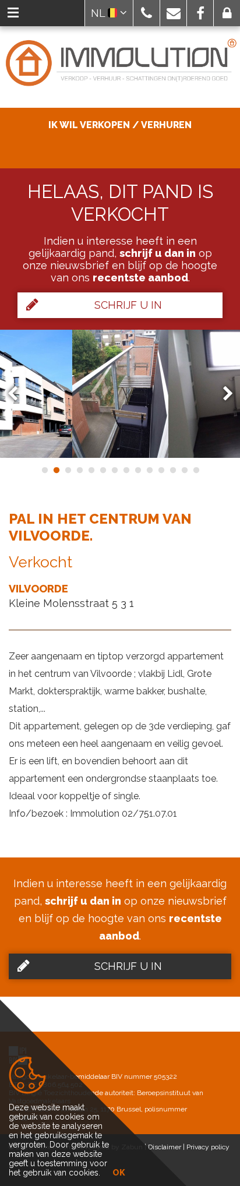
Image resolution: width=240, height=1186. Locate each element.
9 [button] (137, 470)
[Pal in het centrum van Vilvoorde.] (120, 394)
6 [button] (102, 470)
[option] (120, 394)
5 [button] (91, 470)
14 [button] (195, 470)
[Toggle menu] (13, 13)
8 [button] (126, 470)
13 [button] (184, 470)
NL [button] (99, 13)
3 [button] (67, 470)
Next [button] (222, 393)
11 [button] (161, 470)
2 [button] (56, 470)
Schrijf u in (128, 305)
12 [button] (172, 470)
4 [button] (79, 470)
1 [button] (44, 470)
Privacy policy (208, 1147)
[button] (146, 13)
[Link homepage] (120, 63)
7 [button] (114, 470)
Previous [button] (18, 393)
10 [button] (149, 470)
